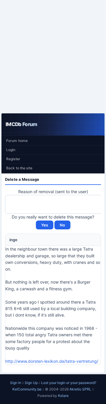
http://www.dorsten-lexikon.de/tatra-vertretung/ (51, 361)
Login (11, 150)
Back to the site (19, 168)
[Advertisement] (53, 57)
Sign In (15, 382)
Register (13, 159)
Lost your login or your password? (68, 382)
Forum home (17, 140)
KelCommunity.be (27, 389)
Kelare (63, 395)
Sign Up (31, 382)
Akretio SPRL (80, 389)
